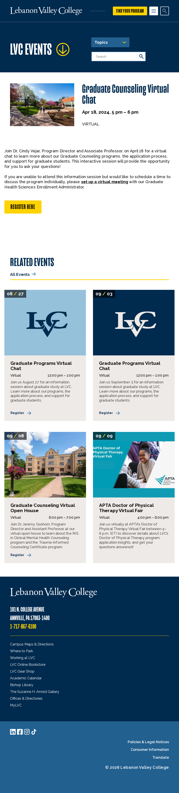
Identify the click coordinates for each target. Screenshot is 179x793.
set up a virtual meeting (104, 181)
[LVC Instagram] (27, 732)
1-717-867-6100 (23, 626)
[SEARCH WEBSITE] (164, 11)
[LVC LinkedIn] (13, 732)
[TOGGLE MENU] (153, 11)
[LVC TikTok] (34, 732)
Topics (101, 42)
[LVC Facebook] (20, 732)
